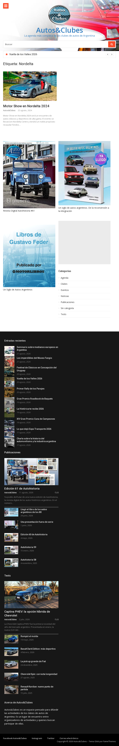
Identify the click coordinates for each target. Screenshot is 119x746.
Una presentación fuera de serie (37, 522)
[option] (61, 54)
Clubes (64, 284)
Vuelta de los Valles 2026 (23, 54)
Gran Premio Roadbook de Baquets (35, 398)
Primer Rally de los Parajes (30, 388)
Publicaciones (67, 302)
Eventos (65, 290)
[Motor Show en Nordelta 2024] (30, 86)
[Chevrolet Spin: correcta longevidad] (11, 677)
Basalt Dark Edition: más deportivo (38, 649)
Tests (63, 314)
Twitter (51, 738)
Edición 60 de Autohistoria (34, 534)
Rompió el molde (29, 636)
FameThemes (109, 741)
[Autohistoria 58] (11, 562)
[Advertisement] (84, 242)
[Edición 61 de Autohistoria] (31, 471)
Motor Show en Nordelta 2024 (26, 106)
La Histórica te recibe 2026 (30, 409)
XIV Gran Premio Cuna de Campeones (36, 419)
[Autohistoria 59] (11, 550)
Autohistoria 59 (28, 547)
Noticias (65, 296)
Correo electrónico (69, 738)
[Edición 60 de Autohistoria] (11, 537)
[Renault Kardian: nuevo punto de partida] (11, 689)
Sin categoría (67, 308)
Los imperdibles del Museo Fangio (34, 358)
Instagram (37, 738)
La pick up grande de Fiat (33, 661)
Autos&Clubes (59, 30)
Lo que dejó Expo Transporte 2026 (34, 429)
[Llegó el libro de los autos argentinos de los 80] (11, 512)
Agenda (64, 277)
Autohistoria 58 (28, 559)
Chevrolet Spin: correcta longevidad (39, 674)
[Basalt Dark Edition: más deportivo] (11, 651)
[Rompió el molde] (11, 639)
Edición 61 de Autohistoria (22, 488)
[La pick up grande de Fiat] (11, 664)
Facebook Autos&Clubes (15, 738)
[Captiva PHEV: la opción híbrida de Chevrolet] (31, 594)
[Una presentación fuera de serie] (11, 525)
